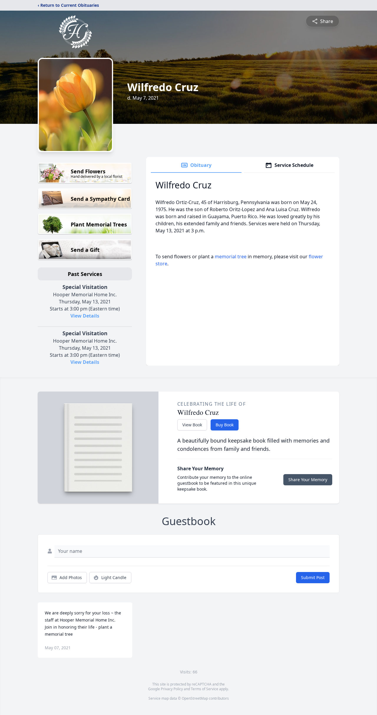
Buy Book (225, 425)
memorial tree (231, 256)
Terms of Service (204, 688)
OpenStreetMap (195, 698)
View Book (192, 425)
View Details (84, 316)
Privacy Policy (172, 688)
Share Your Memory (307, 479)
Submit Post (313, 577)
